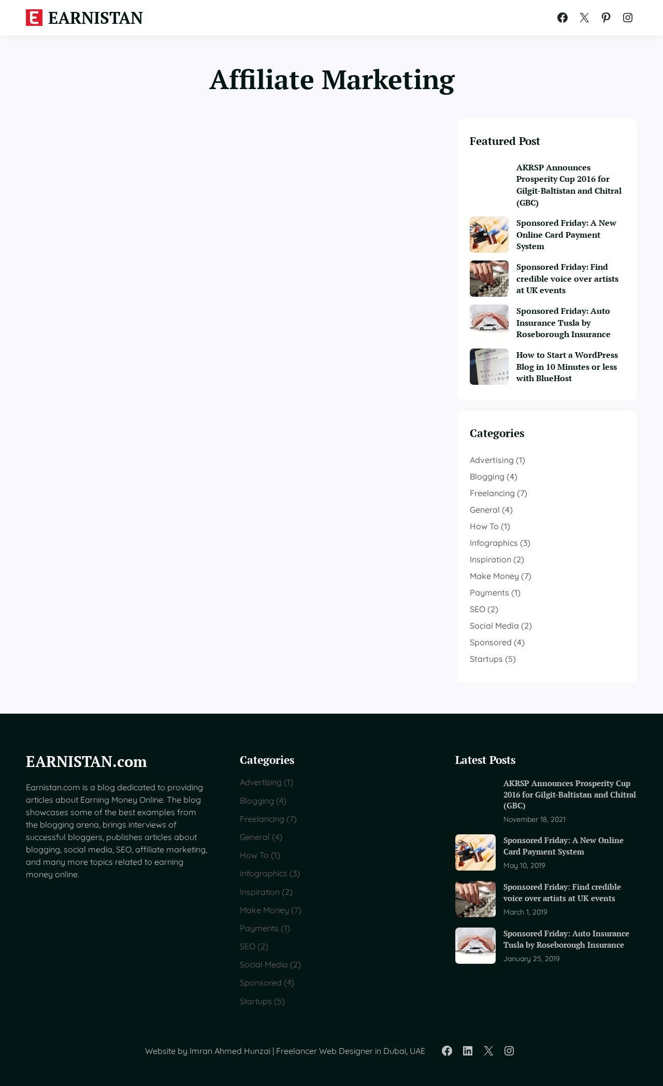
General (485, 509)
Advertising (492, 460)
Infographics (494, 543)
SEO (477, 609)
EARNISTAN (95, 17)
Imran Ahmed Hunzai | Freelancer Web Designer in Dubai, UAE (307, 1051)
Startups (486, 659)
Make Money (494, 576)
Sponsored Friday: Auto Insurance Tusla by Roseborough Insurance (563, 322)
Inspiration (490, 559)
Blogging (487, 476)
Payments (489, 592)
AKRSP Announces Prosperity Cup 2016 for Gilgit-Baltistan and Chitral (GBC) (569, 185)
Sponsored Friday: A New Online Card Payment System (566, 234)
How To (484, 526)
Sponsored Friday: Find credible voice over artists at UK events (567, 278)
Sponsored (491, 642)
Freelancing (492, 493)
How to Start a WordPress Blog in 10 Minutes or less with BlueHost (567, 366)
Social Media (494, 625)
